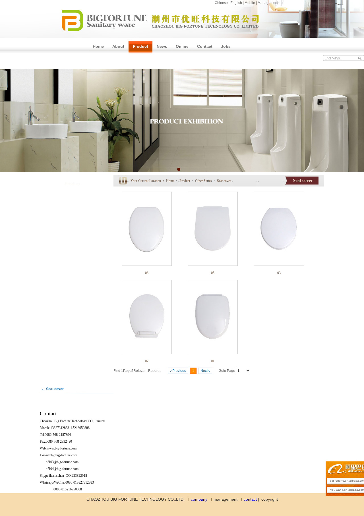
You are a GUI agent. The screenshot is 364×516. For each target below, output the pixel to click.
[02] (147, 353)
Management (268, 3)
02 (146, 361)
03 (279, 273)
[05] (213, 265)
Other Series (204, 181)
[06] (147, 265)
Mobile (250, 3)
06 (146, 273)
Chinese (221, 3)
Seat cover (224, 181)
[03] (279, 265)
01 (212, 361)
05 (212, 273)
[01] (213, 353)
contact (250, 499)
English (236, 3)
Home (170, 181)
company (199, 499)
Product (185, 181)
